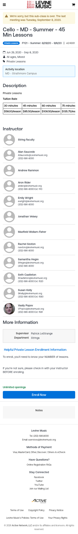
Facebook (39, 477)
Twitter (39, 481)
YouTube (39, 485)
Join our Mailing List (39, 488)
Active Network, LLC (22, 525)
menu (4, 4)
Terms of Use (37, 518)
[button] (39, 439)
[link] (9, 139)
